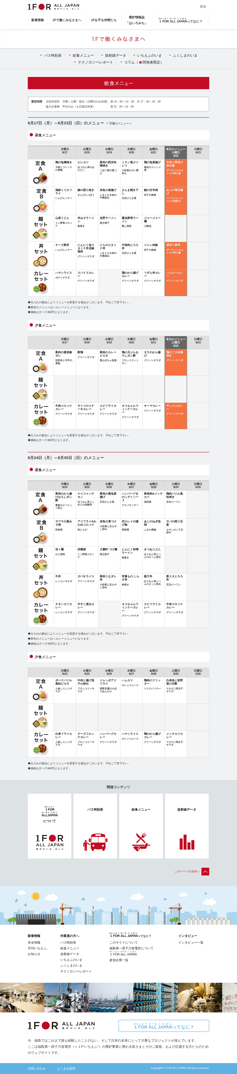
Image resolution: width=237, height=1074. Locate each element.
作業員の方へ (69, 936)
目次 (203, 6)
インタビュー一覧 (190, 942)
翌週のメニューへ (120, 123)
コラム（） (143, 62)
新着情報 (37, 20)
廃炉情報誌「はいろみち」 (137, 20)
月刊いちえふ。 (39, 948)
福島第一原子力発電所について (131, 948)
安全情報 (34, 942)
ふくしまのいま (185, 55)
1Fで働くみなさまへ (67, 20)
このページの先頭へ (187, 871)
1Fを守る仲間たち (104, 20)
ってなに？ (164, 1026)
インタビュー (187, 936)
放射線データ (115, 55)
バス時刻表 (53, 55)
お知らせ (34, 954)
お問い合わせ (37, 1068)
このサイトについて (123, 942)
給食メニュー (83, 55)
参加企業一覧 (118, 960)
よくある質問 (66, 1068)
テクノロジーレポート (95, 62)
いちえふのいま (149, 55)
